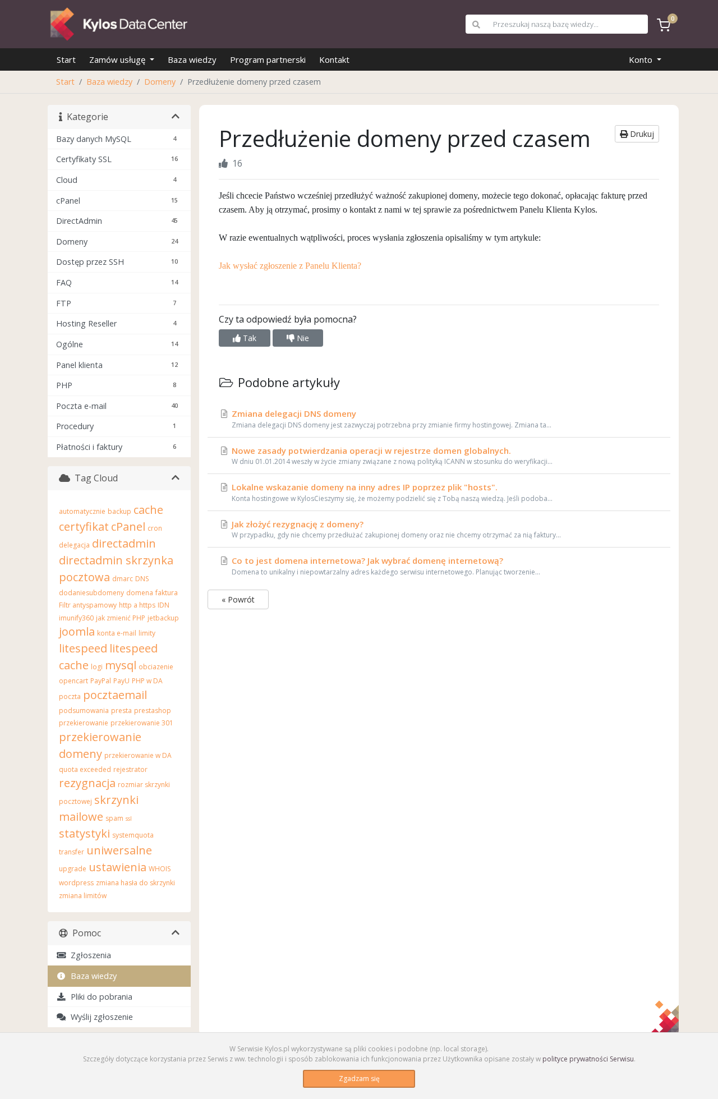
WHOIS (160, 868)
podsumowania (84, 710)
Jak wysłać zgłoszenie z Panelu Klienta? (290, 265)
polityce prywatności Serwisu (588, 1059)
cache (148, 509)
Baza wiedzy (192, 59)
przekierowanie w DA (138, 755)
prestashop (152, 710)
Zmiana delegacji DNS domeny (390, 419)
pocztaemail (115, 694)
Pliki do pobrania (99, 996)
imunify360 (76, 618)
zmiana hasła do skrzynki (135, 883)
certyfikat (84, 526)
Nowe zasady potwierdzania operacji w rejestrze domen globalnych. (391, 456)
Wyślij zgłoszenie (99, 1016)
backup (119, 511)
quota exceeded (85, 769)
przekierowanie (83, 723)
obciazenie (156, 667)
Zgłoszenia (88, 955)
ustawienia (117, 867)
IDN (163, 605)
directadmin (124, 543)
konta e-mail (116, 633)
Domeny (160, 81)
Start (66, 59)
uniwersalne (119, 850)
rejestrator (130, 769)
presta (121, 710)
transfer (71, 852)
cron (155, 528)
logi (97, 667)
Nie (301, 338)
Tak (248, 338)
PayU (121, 681)
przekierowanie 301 (142, 723)
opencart (73, 681)
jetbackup (163, 618)
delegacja (74, 545)
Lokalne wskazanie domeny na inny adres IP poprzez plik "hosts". (391, 492)
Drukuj (641, 133)
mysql (120, 665)
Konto (642, 59)
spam (114, 818)
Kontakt (334, 59)
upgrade (72, 868)
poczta (70, 696)
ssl (129, 818)
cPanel (128, 526)
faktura (166, 592)
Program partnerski (268, 59)
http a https (137, 605)
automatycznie (82, 511)
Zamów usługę (118, 59)
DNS (142, 578)
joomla (77, 631)
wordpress (76, 883)
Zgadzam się (359, 1078)
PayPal (100, 681)
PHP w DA (147, 681)
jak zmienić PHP (120, 618)
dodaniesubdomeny (91, 592)
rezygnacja (87, 782)
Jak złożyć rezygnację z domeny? (395, 529)
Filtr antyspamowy (88, 605)
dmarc (122, 578)
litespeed (83, 648)
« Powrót (238, 599)
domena (139, 592)
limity (147, 633)
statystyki (84, 833)
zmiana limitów (83, 895)
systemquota (133, 835)
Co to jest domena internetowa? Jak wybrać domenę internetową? (384, 566)
